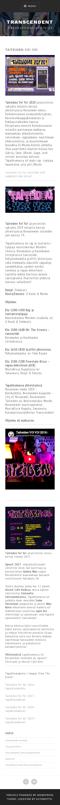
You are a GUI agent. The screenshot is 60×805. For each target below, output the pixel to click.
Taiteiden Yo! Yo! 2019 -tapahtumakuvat (20, 720)
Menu (32, 6)
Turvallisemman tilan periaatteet (23, 765)
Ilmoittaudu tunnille (16, 740)
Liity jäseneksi (13, 746)
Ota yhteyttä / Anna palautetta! (22, 752)
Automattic (44, 799)
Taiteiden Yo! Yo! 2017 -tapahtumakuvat (20, 697)
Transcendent (30, 22)
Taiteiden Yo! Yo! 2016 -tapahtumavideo (20, 686)
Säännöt (10, 758)
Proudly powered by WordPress (30, 795)
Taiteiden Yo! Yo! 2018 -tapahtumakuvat (20, 709)
